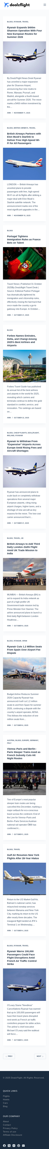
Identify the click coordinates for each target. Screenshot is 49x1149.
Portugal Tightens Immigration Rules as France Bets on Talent (24, 239)
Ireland (10, 436)
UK (22, 538)
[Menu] (45, 5)
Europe (25, 740)
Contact (7, 1125)
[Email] (23, 1145)
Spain (24, 641)
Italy (9, 743)
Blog (5, 1106)
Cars (5, 1103)
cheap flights (20, 433)
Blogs (10, 22)
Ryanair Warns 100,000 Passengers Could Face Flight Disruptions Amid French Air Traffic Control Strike (22, 957)
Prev (10, 1056)
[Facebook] (4, 1145)
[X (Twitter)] (9, 1145)
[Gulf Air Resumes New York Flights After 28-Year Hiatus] (24, 879)
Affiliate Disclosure (12, 1135)
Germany (34, 740)
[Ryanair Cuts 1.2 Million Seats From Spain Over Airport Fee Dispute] (24, 673)
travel (25, 22)
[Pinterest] (18, 1145)
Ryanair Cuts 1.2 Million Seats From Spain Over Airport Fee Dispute (24, 649)
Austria (10, 740)
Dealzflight (33, 433)
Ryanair (17, 22)
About (6, 1121)
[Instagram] (14, 1145)
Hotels (6, 1099)
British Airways (21, 128)
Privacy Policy (10, 1128)
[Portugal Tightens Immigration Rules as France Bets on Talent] (24, 263)
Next (39, 1056)
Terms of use (9, 1131)
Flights (6, 1096)
